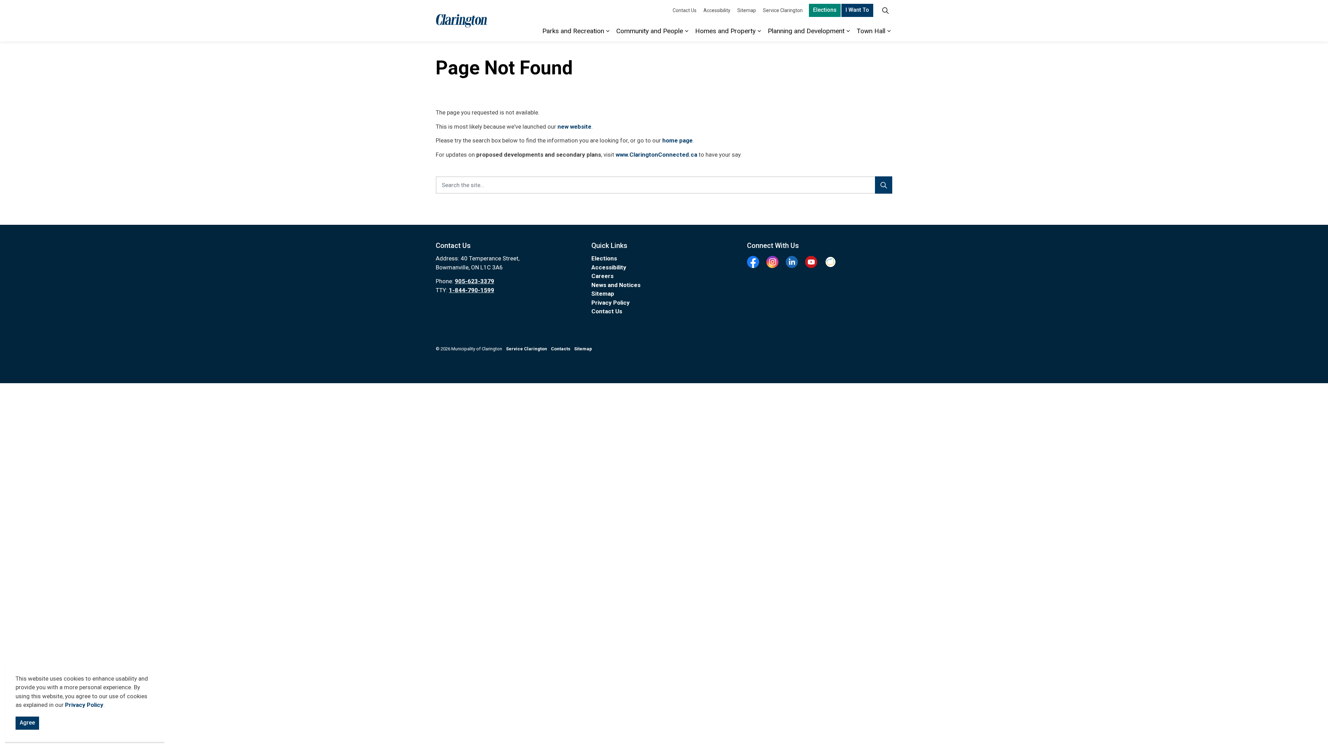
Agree (27, 722)
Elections (825, 10)
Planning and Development (806, 31)
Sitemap (746, 10)
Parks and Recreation (573, 31)
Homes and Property (725, 31)
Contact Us (685, 10)
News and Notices (615, 285)
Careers (602, 276)
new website (574, 126)
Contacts (560, 348)
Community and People (649, 31)
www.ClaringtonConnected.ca (656, 154)
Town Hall (871, 31)
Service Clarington (783, 10)
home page (677, 140)
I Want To (857, 10)
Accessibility (716, 10)
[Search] (883, 185)
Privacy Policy (84, 705)
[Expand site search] (885, 10)
